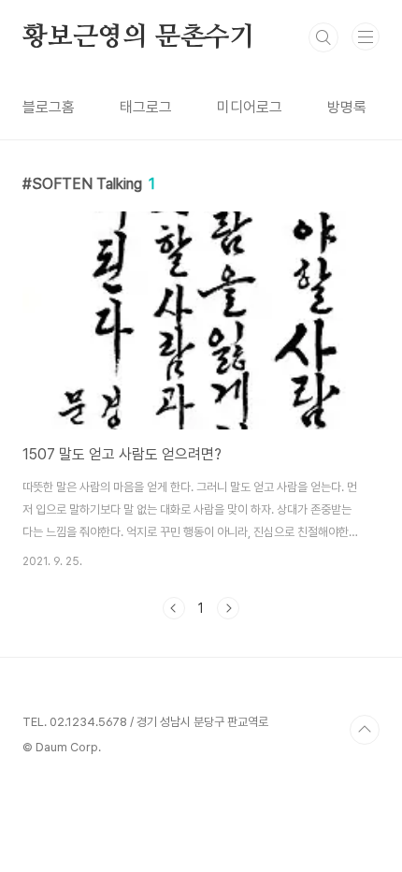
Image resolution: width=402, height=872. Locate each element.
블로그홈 (48, 107)
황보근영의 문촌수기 (138, 37)
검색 (323, 37)
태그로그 (146, 107)
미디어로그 (249, 107)
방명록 (346, 107)
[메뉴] (366, 36)
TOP (365, 730)
